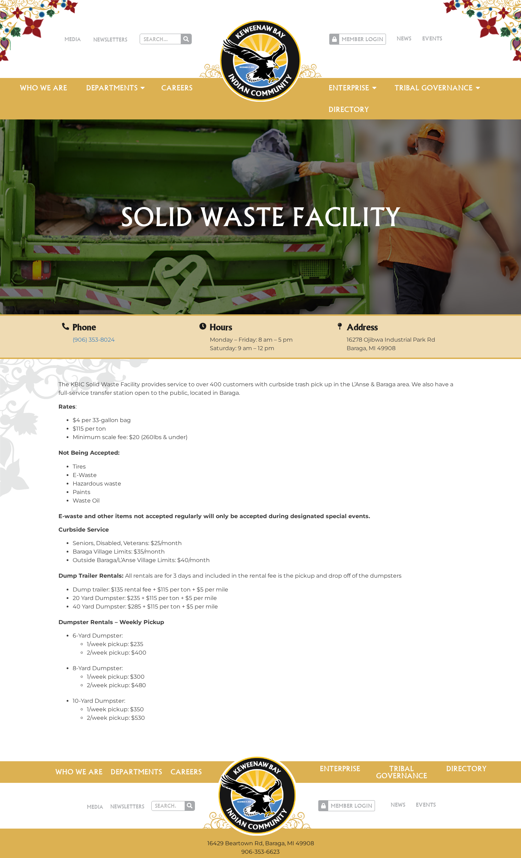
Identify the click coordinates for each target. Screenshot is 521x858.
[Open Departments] (142, 88)
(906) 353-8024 (94, 339)
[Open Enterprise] (374, 88)
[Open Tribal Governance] (477, 88)
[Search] (186, 39)
